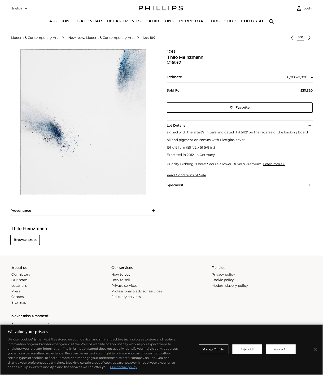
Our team (19, 280)
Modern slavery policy (230, 285)
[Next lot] (309, 37)
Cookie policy (223, 280)
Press (15, 291)
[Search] (271, 21)
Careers (17, 297)
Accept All (281, 349)
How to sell (120, 280)
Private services (124, 285)
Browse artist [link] (25, 240)
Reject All (247, 349)
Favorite (243, 107)
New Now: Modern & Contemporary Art (100, 38)
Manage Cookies (213, 349)
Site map (18, 302)
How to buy (121, 274)
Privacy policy (223, 274)
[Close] (315, 349)
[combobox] (19, 9)
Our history (20, 274)
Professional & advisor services (136, 291)
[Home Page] (161, 9)
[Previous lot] (292, 37)
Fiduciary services (126, 297)
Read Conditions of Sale (186, 175)
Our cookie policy (123, 367)
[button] (82, 122)
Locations (19, 285)
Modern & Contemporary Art (34, 38)
